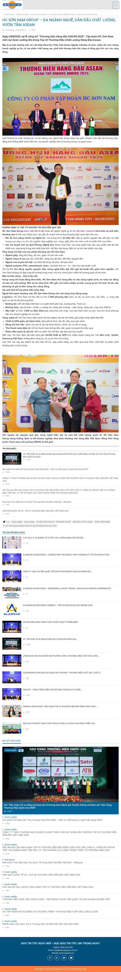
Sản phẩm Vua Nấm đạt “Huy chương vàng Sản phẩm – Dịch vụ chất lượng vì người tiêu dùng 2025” (45, 470)
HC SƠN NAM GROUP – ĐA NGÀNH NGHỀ (53, 522)
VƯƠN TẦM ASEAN (102, 522)
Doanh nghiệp (22, 14)
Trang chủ (8, 14)
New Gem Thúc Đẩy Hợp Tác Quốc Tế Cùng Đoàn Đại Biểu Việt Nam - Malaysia (36, 503)
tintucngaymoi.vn (67, 953)
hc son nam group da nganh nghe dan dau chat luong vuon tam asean (30, 526)
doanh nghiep (29, 522)
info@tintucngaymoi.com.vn (66, 950)
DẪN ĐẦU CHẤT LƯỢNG (83, 522)
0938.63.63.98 (66, 947)
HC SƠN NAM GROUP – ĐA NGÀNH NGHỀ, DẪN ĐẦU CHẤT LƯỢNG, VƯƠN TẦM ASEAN (64, 14)
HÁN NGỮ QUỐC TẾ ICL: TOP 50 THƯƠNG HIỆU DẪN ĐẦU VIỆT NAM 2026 (35, 512)
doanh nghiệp (17, 522)
